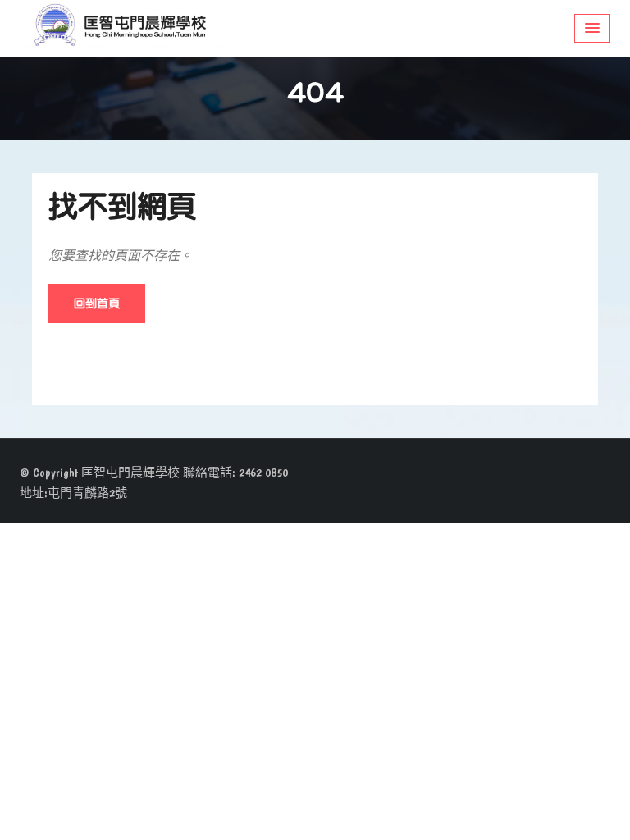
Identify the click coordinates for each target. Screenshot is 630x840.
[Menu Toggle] (592, 28)
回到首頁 (97, 303)
